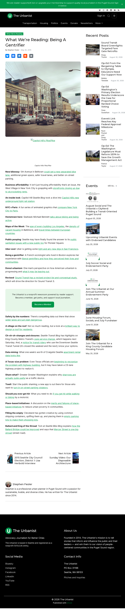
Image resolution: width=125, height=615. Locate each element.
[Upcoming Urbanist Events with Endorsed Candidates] (101, 228)
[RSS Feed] (118, 10)
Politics (54, 23)
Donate (74, 23)
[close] (122, 4)
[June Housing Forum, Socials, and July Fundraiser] (101, 309)
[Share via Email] (31, 56)
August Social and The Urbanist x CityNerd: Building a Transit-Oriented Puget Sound (101, 210)
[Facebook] (107, 10)
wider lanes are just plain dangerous (23, 320)
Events (64, 23)
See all (111, 186)
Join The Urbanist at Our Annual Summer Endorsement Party (100, 292)
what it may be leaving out (36, 271)
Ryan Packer (104, 132)
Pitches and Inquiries (74, 577)
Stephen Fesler (13, 50)
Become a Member (43, 304)
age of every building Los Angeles (47, 226)
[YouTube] (115, 10)
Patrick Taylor (104, 165)
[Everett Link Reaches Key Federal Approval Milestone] (93, 129)
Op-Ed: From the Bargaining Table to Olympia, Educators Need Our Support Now (111, 69)
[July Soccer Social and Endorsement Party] (101, 254)
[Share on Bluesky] (7, 56)
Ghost (69, 603)
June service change (44, 339)
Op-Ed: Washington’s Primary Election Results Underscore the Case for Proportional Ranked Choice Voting (112, 96)
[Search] (108, 15)
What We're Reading (14, 34)
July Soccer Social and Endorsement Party (98, 264)
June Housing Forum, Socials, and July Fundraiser (101, 319)
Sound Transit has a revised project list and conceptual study (46, 277)
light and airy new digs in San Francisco (58, 249)
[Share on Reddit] (25, 56)
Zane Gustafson (105, 111)
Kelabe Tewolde (104, 79)
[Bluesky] (100, 10)
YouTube (9, 580)
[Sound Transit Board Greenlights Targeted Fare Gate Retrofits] (93, 49)
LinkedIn (9, 576)
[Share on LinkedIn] (19, 56)
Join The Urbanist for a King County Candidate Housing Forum (99, 346)
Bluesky (9, 563)
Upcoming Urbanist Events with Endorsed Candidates (101, 238)
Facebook (10, 572)
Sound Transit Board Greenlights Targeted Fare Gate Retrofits (111, 47)
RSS (7, 585)
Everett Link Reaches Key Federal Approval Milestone (111, 123)
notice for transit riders (34, 342)
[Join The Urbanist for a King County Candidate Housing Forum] (101, 334)
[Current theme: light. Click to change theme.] (114, 15)
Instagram (10, 568)
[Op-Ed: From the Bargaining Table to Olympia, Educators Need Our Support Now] (93, 71)
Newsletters (87, 23)
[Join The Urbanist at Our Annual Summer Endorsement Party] (101, 280)
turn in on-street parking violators (31, 387)
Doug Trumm (104, 56)
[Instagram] (103, 10)
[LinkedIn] (111, 10)
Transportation (29, 23)
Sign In (101, 15)
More (98, 23)
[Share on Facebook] (13, 56)
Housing (44, 23)
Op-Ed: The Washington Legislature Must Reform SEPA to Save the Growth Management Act (111, 153)
